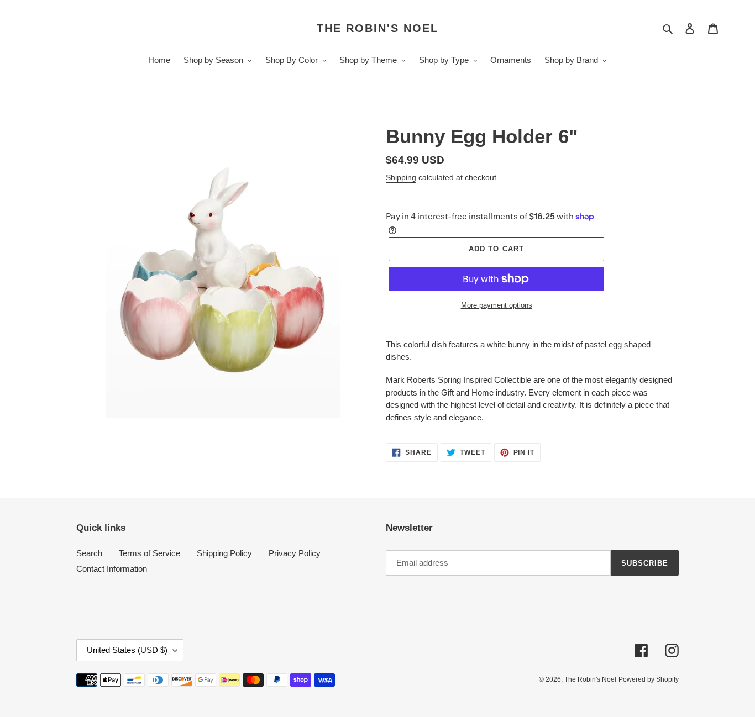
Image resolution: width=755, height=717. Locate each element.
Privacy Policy (295, 553)
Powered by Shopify (648, 679)
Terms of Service (149, 553)
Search (89, 553)
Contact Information (111, 568)
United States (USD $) (127, 650)
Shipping (401, 177)
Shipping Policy (224, 553)
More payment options (496, 305)
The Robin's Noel (377, 28)
